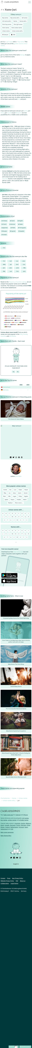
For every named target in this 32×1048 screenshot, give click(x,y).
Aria (10, 489)
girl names (25, 818)
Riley (5, 493)
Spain (26, 827)
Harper (26, 489)
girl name (10, 41)
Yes (13, 371)
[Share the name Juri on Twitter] (13, 457)
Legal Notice (14, 883)
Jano (11, 268)
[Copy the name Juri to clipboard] (21, 457)
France (18, 825)
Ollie (9, 496)
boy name (21, 41)
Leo (9, 493)
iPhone (25, 815)
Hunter (26, 493)
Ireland (7, 827)
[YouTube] (17, 857)
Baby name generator (7, 832)
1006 (13, 34)
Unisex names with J (17, 31)
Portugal (21, 827)
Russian (5, 231)
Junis (17, 268)
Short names (5, 27)
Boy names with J (14, 18)
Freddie (19, 499)
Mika (4, 264)
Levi (11, 261)
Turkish (5, 234)
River (4, 496)
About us (22, 881)
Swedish (22, 231)
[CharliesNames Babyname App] (10, 2)
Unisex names (6, 31)
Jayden (6, 499)
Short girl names (18, 24)
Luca (15, 489)
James (25, 111)
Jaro (4, 268)
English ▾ (16, 864)
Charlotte (5, 178)
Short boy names (6, 24)
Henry (2, 113)
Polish (13, 227)
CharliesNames (5, 798)
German (13, 224)
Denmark (13, 825)
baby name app (18, 552)
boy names (4, 820)
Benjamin (19, 113)
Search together (13, 1046)
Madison (10, 503)
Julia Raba (18, 476)
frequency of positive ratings (17, 282)
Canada (25, 334)
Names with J (23, 21)
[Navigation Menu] (29, 2)
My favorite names (25, 1046)
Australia (3, 336)
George (22, 55)
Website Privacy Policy (7, 881)
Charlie (5, 489)
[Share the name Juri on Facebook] (10, 457)
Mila (4, 271)
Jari (11, 264)
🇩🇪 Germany (5, 390)
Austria (23, 823)
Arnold (9, 113)
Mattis (24, 499)
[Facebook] (14, 857)
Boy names (5, 18)
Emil (17, 264)
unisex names (12, 820)
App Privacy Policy (17, 878)
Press (8, 878)
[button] (3, 440)
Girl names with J (6, 21)
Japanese (5, 227)
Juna (24, 261)
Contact (3, 878)
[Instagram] (20, 857)
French (4, 224)
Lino (24, 264)
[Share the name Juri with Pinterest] (19, 457)
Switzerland (4, 829)
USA (21, 334)
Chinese (5, 221)
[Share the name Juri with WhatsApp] (16, 457)
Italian (21, 224)
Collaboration (5, 883)
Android (18, 815)
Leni (11, 271)
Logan (14, 496)
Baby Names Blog (6, 835)
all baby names (23, 820)
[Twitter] (11, 857)
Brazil (2, 825)
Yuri (19, 99)
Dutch (13, 221)
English (21, 221)
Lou (17, 261)
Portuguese (22, 227)
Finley (20, 496)
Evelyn (20, 489)
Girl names (24, 18)
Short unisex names (16, 27)
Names (15, 21)
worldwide (12, 336)
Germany (23, 825)
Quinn (19, 493)
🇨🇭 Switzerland (5, 387)
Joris (24, 271)
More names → (19, 503)
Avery (14, 493)
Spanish (13, 231)
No (18, 371)
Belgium (28, 823)
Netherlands (14, 827)
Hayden (26, 496)
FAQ (17, 881)
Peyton (12, 499)
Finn (17, 271)
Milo (24, 268)
